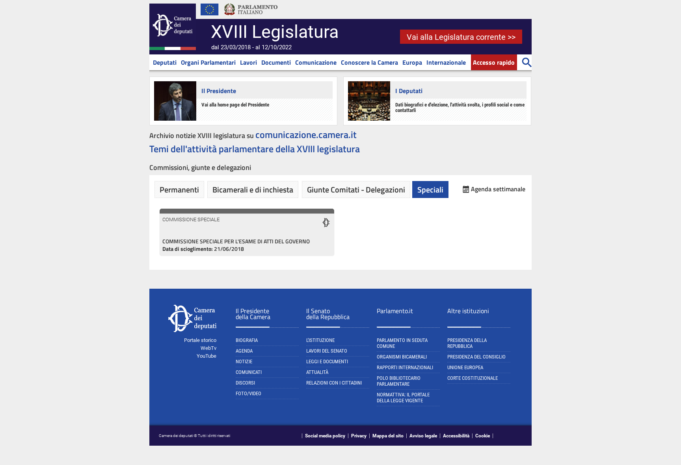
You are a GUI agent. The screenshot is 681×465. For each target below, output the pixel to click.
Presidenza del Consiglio (476, 357)
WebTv (208, 348)
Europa (412, 62)
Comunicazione (316, 62)
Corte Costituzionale (472, 378)
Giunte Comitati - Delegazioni (356, 189)
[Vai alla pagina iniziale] (172, 48)
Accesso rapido (494, 62)
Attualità (317, 372)
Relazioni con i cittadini (334, 383)
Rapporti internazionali (405, 367)
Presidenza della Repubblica (467, 343)
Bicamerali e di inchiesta (252, 189)
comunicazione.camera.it (306, 134)
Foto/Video (248, 393)
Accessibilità (456, 435)
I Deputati (408, 90)
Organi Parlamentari (208, 62)
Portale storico (200, 340)
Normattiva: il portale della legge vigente (403, 397)
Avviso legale (423, 435)
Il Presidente (218, 90)
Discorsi (245, 383)
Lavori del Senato (326, 351)
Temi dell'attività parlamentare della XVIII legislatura (254, 149)
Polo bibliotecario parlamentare (399, 381)
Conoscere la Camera (369, 62)
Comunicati (249, 372)
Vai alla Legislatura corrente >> (461, 37)
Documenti (276, 62)
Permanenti (179, 189)
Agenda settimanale (498, 189)
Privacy (359, 435)
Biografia (247, 340)
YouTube (206, 356)
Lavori (248, 62)
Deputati (165, 62)
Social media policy (325, 435)
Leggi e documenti (327, 361)
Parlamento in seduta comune (402, 343)
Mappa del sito (388, 435)
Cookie (482, 435)
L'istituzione (320, 340)
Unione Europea (465, 367)
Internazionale (446, 62)
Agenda (244, 351)
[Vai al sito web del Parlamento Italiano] (251, 17)
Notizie (244, 361)
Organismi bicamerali (402, 357)
